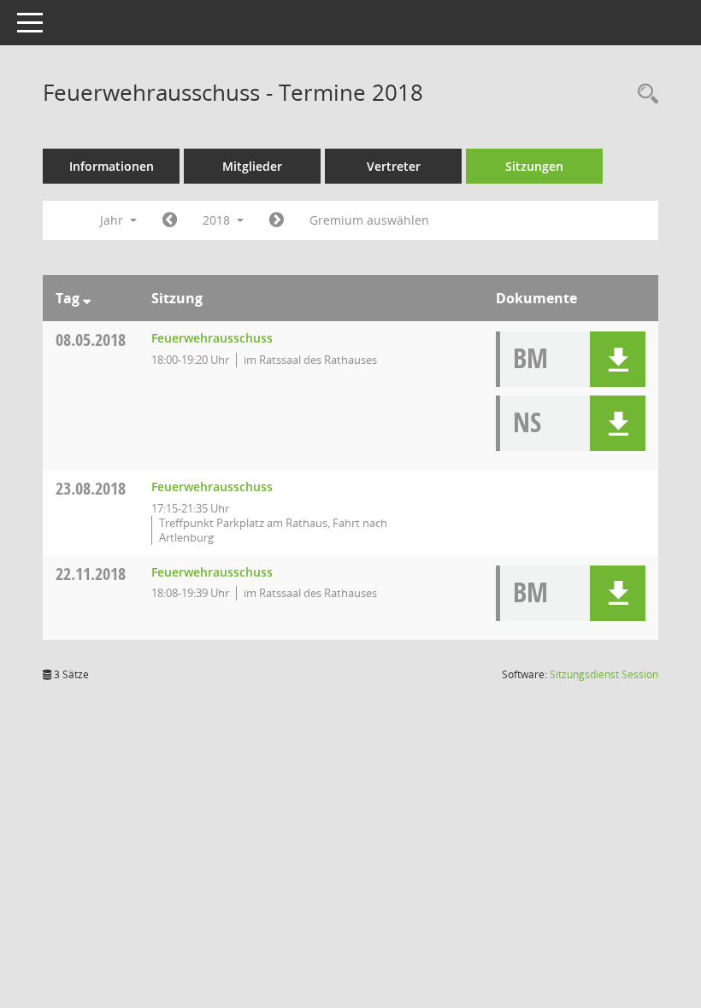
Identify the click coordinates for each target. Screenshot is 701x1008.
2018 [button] (218, 220)
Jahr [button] (113, 220)
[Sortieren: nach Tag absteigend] (87, 298)
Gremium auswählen (369, 220)
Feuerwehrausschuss (212, 338)
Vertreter (394, 166)
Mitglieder (252, 166)
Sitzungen (534, 166)
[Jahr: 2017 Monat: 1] (170, 220)
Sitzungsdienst (604, 674)
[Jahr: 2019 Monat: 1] (276, 220)
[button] (617, 359)
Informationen (111, 166)
